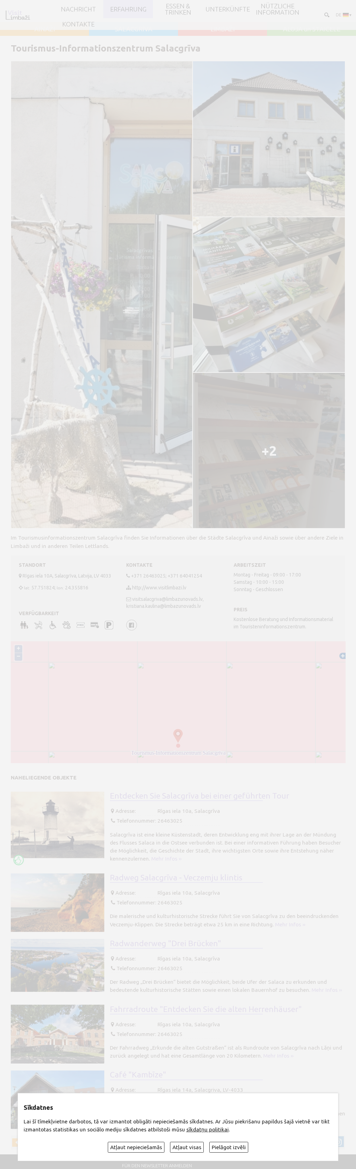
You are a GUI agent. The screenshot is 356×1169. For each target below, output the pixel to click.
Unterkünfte (227, 9)
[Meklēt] (326, 14)
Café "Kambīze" (138, 1074)
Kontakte (78, 24)
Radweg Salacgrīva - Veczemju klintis (176, 877)
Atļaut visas (186, 1147)
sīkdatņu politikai (207, 1129)
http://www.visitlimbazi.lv (159, 587)
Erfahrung (128, 9)
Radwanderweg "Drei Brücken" (165, 943)
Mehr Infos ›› (166, 859)
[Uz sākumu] (17, 15)
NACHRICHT (78, 9)
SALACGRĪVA (133, 29)
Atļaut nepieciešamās (136, 1147)
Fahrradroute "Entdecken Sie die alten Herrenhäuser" (206, 1008)
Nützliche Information (277, 9)
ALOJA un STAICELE (311, 29)
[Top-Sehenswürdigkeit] (18, 860)
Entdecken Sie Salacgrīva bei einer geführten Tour (199, 795)
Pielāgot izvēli (229, 1147)
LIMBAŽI (222, 29)
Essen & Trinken (178, 9)
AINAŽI (44, 29)
